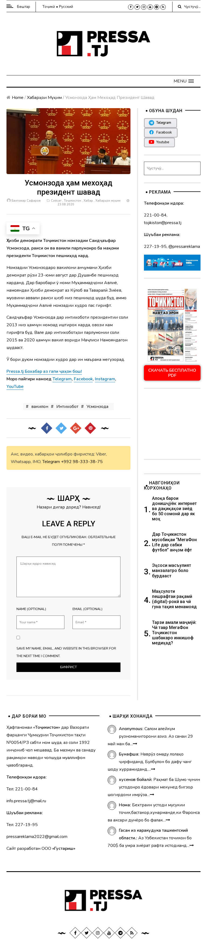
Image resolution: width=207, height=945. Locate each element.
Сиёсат (56, 201)
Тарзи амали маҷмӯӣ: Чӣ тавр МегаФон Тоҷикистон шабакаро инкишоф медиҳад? (174, 633)
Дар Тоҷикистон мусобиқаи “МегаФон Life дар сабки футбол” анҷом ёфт (174, 542)
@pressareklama (184, 246)
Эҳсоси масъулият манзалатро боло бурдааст (171, 570)
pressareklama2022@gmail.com (36, 837)
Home (17, 98)
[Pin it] (90, 428)
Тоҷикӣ (48, 6)
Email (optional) (87, 609)
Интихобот (67, 407)
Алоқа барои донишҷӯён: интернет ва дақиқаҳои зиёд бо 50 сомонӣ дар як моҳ (174, 509)
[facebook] (130, 7)
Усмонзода (97, 407)
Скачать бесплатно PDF (172, 372)
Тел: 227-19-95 (22, 825)
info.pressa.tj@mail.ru (26, 801)
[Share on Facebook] (46, 428)
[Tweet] (61, 428)
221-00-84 (155, 215)
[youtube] (150, 7)
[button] (183, 81)
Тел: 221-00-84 (22, 789)
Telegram (51, 462)
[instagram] (143, 7)
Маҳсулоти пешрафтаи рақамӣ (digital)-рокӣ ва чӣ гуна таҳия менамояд (175, 599)
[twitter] (137, 7)
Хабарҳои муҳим (44, 98)
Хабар (88, 201)
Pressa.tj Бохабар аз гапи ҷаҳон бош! (44, 371)
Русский (66, 6)
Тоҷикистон (72, 201)
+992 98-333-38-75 (82, 462)
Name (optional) (31, 609)
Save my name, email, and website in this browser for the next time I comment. (66, 652)
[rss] (163, 7)
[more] (135, 744)
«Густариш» (63, 848)
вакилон (39, 407)
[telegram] (156, 7)
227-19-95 (155, 246)
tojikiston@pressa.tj (162, 223)
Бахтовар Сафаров (26, 201)
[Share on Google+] (75, 428)
